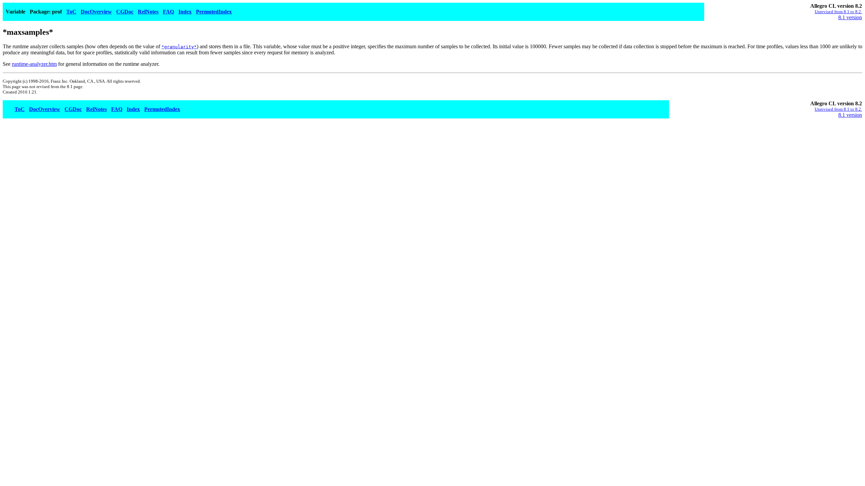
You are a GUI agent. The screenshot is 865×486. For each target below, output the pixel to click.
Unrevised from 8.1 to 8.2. (838, 11)
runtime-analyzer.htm (34, 64)
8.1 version (850, 17)
